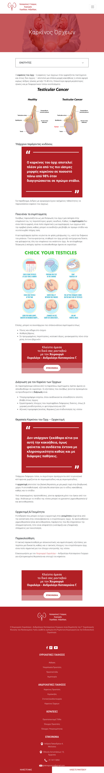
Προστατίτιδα (52, 672)
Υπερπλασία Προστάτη (52, 667)
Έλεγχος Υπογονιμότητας (52, 729)
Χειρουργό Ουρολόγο (46, 553)
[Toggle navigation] (92, 6)
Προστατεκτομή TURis (52, 719)
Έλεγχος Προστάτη (52, 724)
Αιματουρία (52, 677)
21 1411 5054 (54, 760)
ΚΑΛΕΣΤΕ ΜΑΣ (26, 770)
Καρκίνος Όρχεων (52, 704)
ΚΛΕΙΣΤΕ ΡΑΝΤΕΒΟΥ (78, 770)
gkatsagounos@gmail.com (54, 765)
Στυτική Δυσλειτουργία (52, 699)
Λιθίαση (52, 663)
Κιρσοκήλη (52, 694)
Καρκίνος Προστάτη (52, 690)
